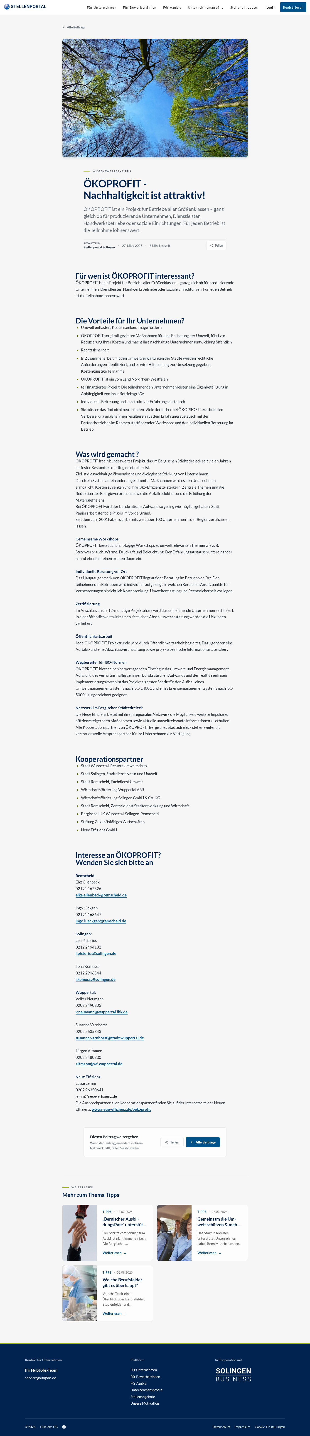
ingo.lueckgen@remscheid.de (101, 921)
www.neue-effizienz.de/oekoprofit (121, 1109)
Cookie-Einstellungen (270, 1427)
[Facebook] (64, 1427)
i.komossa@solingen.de (96, 979)
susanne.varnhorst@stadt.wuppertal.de (110, 1037)
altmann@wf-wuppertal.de (99, 1063)
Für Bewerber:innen (145, 1377)
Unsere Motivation (144, 1403)
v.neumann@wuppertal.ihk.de (102, 1011)
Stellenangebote (142, 1397)
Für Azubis (138, 1383)
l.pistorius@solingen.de (96, 953)
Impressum (242, 1427)
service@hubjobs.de (40, 1377)
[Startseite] (25, 7)
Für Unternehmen (143, 1370)
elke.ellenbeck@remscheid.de (101, 895)
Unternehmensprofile (146, 1390)
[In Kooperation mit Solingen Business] (240, 1375)
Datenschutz (221, 1427)
